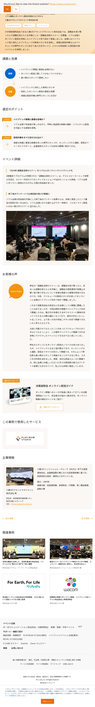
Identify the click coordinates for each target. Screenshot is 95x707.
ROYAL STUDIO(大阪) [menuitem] (13, 639)
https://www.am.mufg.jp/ (21, 504)
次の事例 (85, 518)
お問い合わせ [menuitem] (17, 648)
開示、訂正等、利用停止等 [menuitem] (39, 660)
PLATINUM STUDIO (13, 25)
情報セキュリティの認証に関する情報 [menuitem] (66, 660)
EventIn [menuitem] (24, 643)
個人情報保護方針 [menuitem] (19, 660)
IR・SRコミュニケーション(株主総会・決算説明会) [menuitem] (25, 627)
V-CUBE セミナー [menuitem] (11, 643)
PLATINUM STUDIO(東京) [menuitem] (35, 635)
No (16, 9)
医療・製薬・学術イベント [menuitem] (63, 627)
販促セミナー (28, 25)
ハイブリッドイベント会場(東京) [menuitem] (63, 635)
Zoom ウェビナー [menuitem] (38, 643)
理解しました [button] (47, 701)
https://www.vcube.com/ (63, 3)
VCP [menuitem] (80, 626)
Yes (7, 9)
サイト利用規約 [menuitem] (42, 664)
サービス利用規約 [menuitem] (27, 664)
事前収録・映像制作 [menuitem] (12, 635)
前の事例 (9, 518)
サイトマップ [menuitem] (55, 664)
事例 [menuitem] (5, 648)
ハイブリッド (42, 25)
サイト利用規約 (10, 695)
